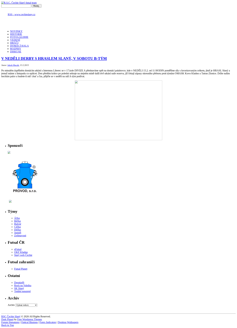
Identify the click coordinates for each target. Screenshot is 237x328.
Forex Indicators (48, 322)
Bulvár (17, 224)
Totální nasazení (22, 291)
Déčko (17, 229)
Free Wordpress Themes (29, 319)
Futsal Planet (20, 268)
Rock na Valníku (22, 285)
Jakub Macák (13, 65)
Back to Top (7, 325)
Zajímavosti (20, 235)
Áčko (17, 218)
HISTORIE (16, 34)
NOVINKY (16, 31)
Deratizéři (19, 282)
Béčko (17, 221)
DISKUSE (15, 51)
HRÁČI (14, 43)
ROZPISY (15, 48)
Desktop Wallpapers (68, 322)
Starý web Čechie (23, 255)
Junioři (17, 232)
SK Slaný (19, 288)
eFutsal (17, 249)
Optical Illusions (29, 322)
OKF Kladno (21, 252)
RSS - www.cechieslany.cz (21, 14)
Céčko (17, 226)
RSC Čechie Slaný (10, 316)
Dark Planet (7, 319)
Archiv (11, 305)
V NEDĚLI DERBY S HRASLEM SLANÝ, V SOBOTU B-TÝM (54, 58)
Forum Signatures (10, 322)
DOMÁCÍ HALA (19, 45)
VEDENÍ (15, 40)
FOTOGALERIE (19, 37)
